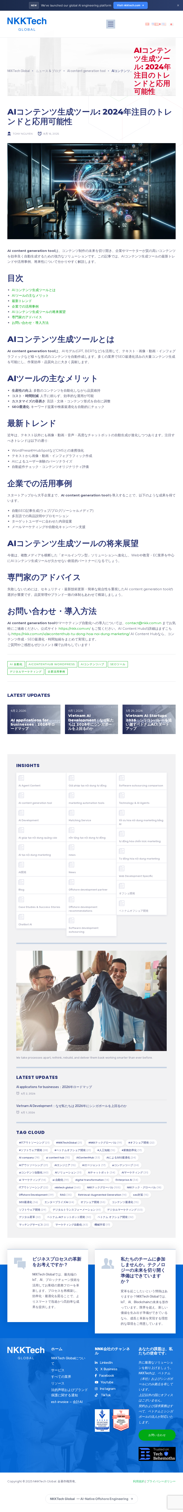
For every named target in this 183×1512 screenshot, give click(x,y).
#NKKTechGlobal (69, 1142)
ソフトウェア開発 (32, 1209)
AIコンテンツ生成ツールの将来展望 (39, 312)
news (72, 854)
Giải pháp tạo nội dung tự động (87, 785)
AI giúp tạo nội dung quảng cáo (38, 837)
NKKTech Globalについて (68, 1361)
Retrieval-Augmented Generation (102, 1194)
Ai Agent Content (29, 785)
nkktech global (68, 1187)
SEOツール (117, 664)
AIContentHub (88, 1157)
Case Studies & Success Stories (39, 907)
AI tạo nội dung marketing (35, 854)
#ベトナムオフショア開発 (72, 1150)
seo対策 (140, 1194)
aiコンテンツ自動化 (33, 1172)
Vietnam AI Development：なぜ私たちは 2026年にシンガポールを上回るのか (91, 722)
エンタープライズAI (59, 1202)
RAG (66, 1194)
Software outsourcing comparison (141, 785)
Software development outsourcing (83, 929)
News (72, 872)
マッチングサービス (34, 1224)
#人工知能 (106, 1150)
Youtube (107, 1382)
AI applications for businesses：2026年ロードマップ (33, 724)
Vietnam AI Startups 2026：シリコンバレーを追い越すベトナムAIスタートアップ (149, 722)
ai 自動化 (16, 664)
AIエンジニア (65, 1165)
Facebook (106, 1376)
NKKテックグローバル (104, 1187)
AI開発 (22, 872)
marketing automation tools (86, 802)
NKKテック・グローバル (144, 1187)
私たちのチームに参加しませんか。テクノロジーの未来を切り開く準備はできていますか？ (143, 1270)
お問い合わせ (157, 1435)
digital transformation (92, 1179)
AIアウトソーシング (33, 1165)
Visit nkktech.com (128, 5)
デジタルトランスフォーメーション (77, 1209)
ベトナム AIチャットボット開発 (69, 1217)
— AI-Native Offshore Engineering (89, 1499)
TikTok (105, 1395)
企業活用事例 (56, 671)
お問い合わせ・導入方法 (30, 323)
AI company (29, 1157)
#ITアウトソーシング (34, 1142)
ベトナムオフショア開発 (133, 910)
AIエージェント (94, 1165)
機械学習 (102, 1224)
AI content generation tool (35, 802)
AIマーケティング (135, 1172)
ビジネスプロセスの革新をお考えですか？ (56, 1261)
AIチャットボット (101, 1172)
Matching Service (80, 820)
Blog (21, 889)
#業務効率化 (132, 1150)
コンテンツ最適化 (125, 1202)
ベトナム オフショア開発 (115, 1217)
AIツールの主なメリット (30, 295)
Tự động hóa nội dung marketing (139, 858)
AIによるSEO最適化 (121, 1157)
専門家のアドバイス (27, 317)
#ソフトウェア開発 (33, 1150)
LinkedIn (106, 1363)
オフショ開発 (127, 893)
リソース (57, 1383)
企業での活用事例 (25, 306)
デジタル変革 (30, 1217)
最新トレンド (22, 301)
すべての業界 (61, 1377)
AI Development (29, 820)
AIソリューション (68, 1172)
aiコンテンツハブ (92, 664)
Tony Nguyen (23, 133)
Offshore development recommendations (83, 908)
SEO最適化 (28, 1202)
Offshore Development (36, 1194)
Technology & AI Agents (134, 802)
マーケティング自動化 (71, 1224)
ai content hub (58, 1157)
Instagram (108, 1389)
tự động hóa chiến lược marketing (140, 841)
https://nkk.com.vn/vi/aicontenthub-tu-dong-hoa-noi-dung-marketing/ (70, 634)
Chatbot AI (25, 924)
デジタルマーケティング (26, 671)
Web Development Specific (136, 876)
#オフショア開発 (141, 1142)
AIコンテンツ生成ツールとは (34, 290)
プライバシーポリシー (161, 1481)
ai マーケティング (32, 1179)
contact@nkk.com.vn (143, 623)
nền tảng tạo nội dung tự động (87, 837)
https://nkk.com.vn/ (74, 628)
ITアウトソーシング (33, 1187)
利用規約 (139, 1481)
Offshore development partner (88, 889)
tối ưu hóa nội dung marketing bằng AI (141, 822)
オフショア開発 (93, 1202)
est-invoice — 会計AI (67, 1402)
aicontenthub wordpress (52, 664)
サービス (57, 1370)
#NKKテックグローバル (105, 1142)
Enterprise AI (127, 1179)
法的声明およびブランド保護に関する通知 (69, 1392)
